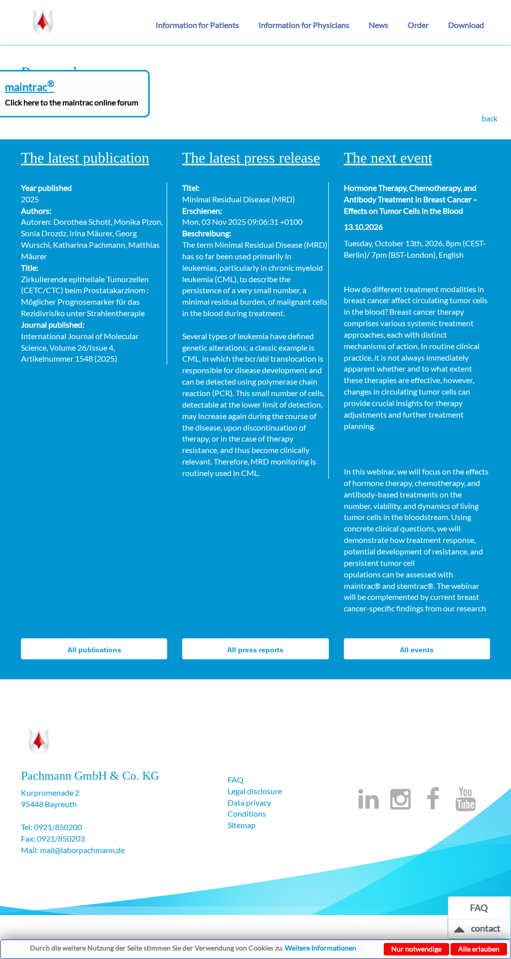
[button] (201, 25)
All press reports (255, 650)
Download (466, 24)
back (490, 118)
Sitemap (242, 825)
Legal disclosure (255, 791)
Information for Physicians (303, 24)
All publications (94, 650)
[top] (459, 931)
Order (418, 24)
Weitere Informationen (320, 948)
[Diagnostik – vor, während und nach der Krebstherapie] (43, 20)
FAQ (236, 779)
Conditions (247, 813)
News (378, 24)
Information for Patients (197, 24)
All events (417, 650)
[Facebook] (433, 804)
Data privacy (249, 802)
